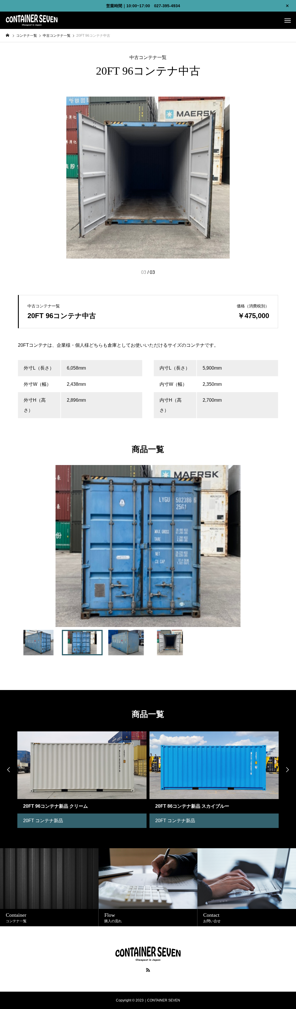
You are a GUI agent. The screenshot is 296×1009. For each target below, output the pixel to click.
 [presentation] (9, 769)
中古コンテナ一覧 (148, 57)
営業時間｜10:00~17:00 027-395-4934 (143, 5)
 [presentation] (287, 769)
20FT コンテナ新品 (43, 820)
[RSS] (148, 970)
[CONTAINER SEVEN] (31, 20)
